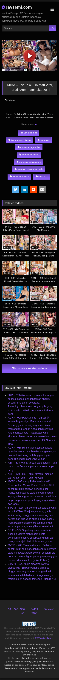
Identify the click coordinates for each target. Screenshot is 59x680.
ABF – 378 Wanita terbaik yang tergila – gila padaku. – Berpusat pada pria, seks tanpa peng (32, 466)
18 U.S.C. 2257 (16, 609)
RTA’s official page (44, 638)
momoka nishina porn (30, 162)
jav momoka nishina (21, 140)
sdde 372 (43, 176)
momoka (44, 140)
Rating (33, 613)
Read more (27, 124)
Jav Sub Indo (30, 132)
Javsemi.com (18, 7)
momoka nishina (30, 154)
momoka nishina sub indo (30, 169)
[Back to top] (49, 671)
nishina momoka (21, 176)
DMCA (34, 609)
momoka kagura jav (30, 147)
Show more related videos (29, 368)
